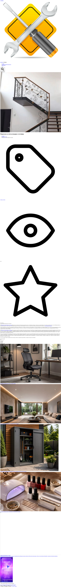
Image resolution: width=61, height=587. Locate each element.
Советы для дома (4, 136)
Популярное (3, 65)
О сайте (3, 63)
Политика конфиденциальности (6, 64)
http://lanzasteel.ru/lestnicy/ (48, 325)
